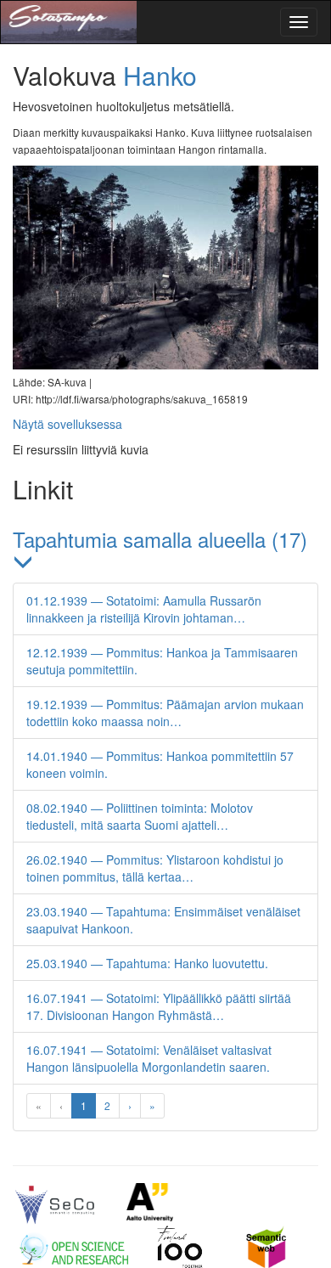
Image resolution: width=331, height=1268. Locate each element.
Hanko (160, 75)
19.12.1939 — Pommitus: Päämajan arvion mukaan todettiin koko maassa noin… (165, 713)
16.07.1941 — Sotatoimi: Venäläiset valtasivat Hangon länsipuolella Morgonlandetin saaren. (149, 1058)
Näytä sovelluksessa (67, 423)
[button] (165, 551)
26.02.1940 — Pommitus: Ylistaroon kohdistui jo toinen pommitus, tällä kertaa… (154, 868)
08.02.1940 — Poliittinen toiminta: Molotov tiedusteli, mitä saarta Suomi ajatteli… (139, 816)
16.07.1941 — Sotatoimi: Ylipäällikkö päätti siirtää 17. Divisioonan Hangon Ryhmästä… (158, 1006)
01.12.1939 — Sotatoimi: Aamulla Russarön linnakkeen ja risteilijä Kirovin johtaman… (143, 609)
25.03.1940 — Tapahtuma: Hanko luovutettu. (147, 963)
